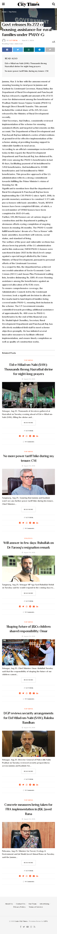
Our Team (32, 904)
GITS (45, 921)
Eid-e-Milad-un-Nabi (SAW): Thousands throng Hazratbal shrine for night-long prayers (28, 369)
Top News (12, 12)
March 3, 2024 (28, 40)
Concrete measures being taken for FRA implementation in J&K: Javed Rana (28, 809)
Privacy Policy (19, 907)
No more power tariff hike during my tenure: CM (26, 71)
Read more (28, 422)
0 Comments (29, 441)
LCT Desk (13, 40)
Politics (28, 538)
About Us (9, 904)
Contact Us (20, 904)
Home (4, 12)
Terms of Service (36, 907)
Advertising (44, 904)
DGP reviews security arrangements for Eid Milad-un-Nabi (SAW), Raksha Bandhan (28, 717)
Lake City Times (21, 921)
